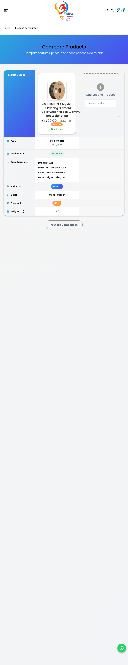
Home (7, 28)
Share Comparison (65, 225)
